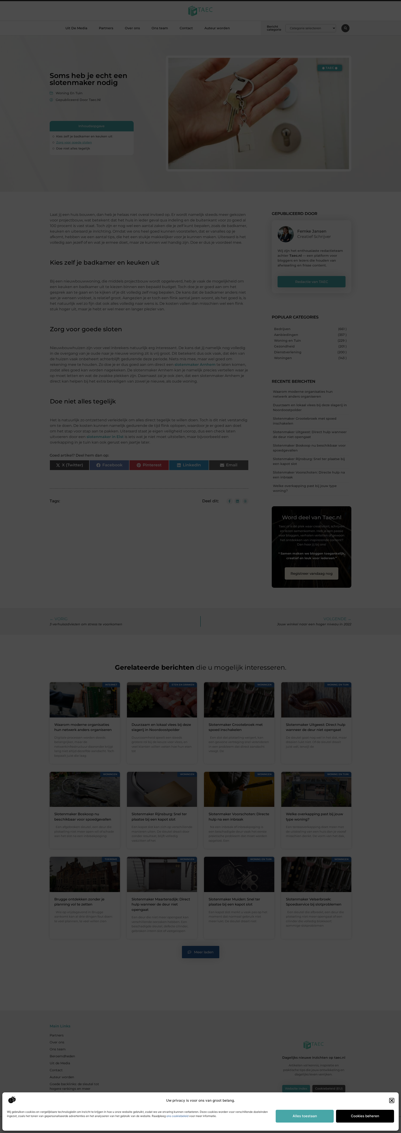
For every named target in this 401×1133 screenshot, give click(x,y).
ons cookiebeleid (177, 1116)
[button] (391, 1100)
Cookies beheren (365, 1116)
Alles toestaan (305, 1116)
